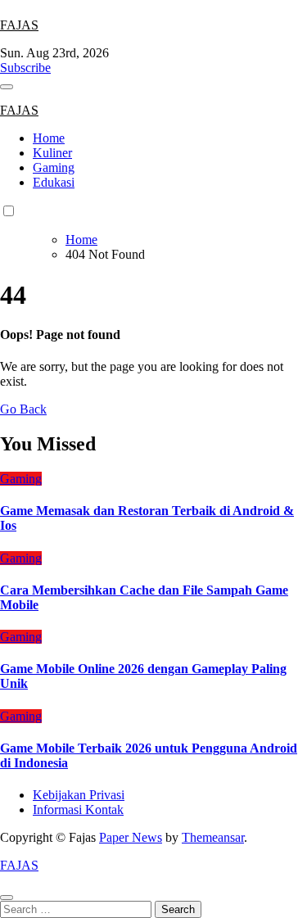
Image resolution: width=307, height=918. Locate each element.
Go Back (23, 409)
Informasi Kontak (78, 809)
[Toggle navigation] (6, 86)
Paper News (130, 837)
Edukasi (53, 182)
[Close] (6, 897)
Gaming (53, 167)
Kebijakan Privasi (78, 795)
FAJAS (19, 25)
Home (49, 138)
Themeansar (213, 837)
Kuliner (52, 153)
